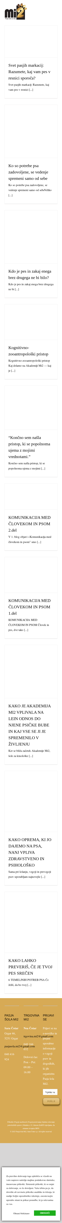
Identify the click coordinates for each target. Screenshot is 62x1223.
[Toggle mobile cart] (51, 9)
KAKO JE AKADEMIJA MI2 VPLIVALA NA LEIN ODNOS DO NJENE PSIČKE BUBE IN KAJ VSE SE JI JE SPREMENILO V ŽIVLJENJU (31, 659)
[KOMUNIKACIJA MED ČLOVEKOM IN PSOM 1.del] (31, 575)
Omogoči (45, 1213)
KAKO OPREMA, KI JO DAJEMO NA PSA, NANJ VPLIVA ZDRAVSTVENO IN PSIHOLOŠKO (31, 791)
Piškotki (10, 1122)
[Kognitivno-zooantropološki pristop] (31, 322)
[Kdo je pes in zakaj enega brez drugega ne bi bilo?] (31, 236)
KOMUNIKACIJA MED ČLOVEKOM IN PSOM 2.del (31, 490)
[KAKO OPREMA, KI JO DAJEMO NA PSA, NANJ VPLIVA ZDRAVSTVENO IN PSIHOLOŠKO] (31, 801)
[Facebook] (10, 1072)
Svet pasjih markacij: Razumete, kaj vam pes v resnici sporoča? (31, 35)
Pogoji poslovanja (34, 1122)
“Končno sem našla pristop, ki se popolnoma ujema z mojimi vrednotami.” (31, 399)
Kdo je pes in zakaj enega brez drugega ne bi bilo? (31, 230)
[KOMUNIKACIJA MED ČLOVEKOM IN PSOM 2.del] (31, 497)
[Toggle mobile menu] (56, 9)
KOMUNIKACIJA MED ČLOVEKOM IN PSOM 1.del (31, 568)
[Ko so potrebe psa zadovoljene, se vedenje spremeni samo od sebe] (31, 131)
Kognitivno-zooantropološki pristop (31, 316)
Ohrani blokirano (21, 1213)
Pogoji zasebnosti (20, 1122)
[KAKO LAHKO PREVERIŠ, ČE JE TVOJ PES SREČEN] (31, 922)
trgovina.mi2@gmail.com (38, 1036)
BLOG (31, 48)
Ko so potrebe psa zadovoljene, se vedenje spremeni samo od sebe (31, 123)
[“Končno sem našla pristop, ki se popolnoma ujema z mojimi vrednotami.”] (31, 408)
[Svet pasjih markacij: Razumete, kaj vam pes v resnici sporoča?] (31, 41)
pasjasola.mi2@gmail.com (20, 1046)
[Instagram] (14, 1072)
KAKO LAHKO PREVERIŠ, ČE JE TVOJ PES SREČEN (31, 916)
